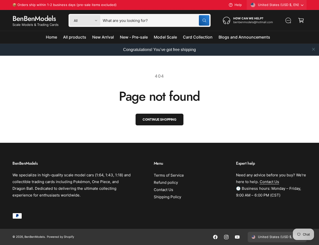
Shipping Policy (167, 197)
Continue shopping (159, 119)
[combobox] (156, 20)
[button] (301, 20)
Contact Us (163, 189)
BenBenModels (34, 237)
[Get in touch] (288, 20)
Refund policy (166, 182)
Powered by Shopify (60, 237)
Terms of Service (169, 175)
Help (238, 5)
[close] (313, 49)
